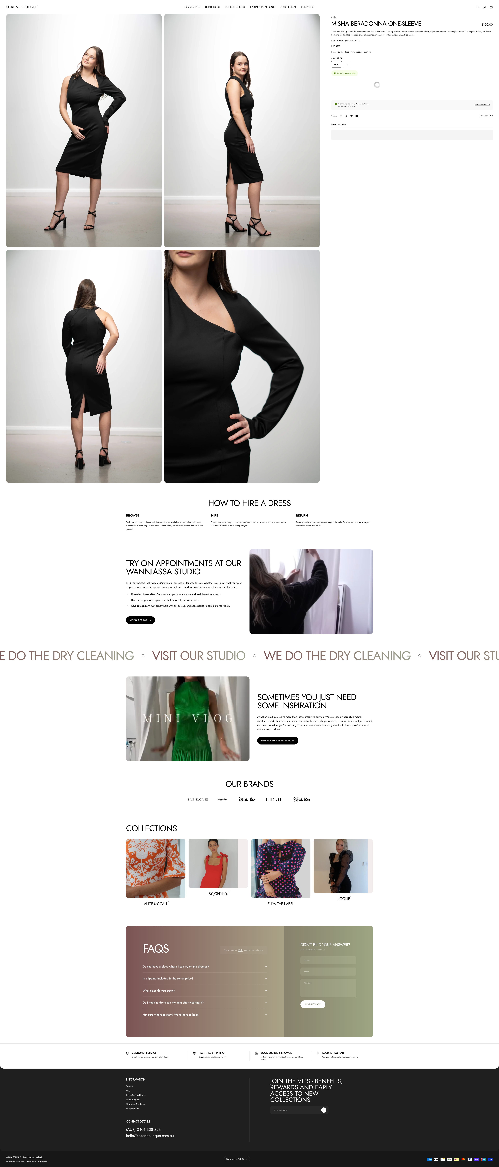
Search (129, 1086)
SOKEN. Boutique (22, 7)
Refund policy (132, 1099)
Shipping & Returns (135, 1104)
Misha (333, 17)
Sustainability (132, 1108)
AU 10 (336, 64)
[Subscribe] (323, 1110)
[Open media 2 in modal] (242, 130)
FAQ (128, 1090)
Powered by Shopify (35, 1157)
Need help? (488, 116)
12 (347, 64)
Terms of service (31, 1161)
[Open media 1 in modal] (84, 130)
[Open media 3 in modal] (84, 366)
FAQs (240, 950)
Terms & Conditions (135, 1095)
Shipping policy (42, 1161)
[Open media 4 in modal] (242, 366)
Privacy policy (20, 1161)
